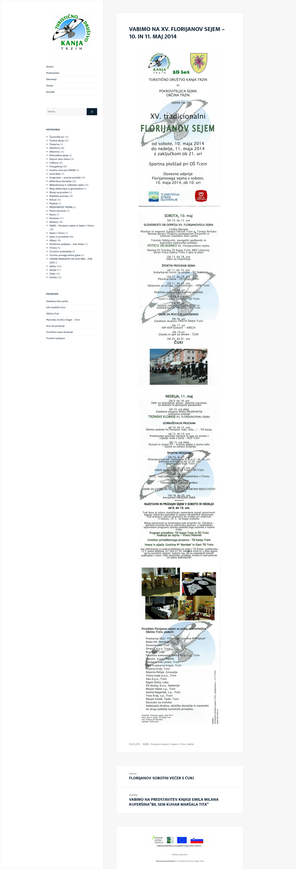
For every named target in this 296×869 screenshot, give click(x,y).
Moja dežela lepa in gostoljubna (66, 189)
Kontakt (50, 92)
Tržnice (53, 248)
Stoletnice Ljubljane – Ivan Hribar (66, 244)
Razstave (54, 218)
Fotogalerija (55, 167)
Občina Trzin (52, 314)
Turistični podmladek (60, 252)
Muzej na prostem (59, 192)
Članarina (54, 144)
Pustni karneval (57, 211)
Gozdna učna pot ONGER (62, 170)
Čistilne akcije (56, 141)
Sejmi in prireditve (59, 237)
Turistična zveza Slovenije (59, 332)
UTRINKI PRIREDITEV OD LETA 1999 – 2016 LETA (70, 261)
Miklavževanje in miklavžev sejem (66, 185)
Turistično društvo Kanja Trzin (190, 861)
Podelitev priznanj (58, 196)
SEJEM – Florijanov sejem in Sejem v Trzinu (71, 226)
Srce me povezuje (55, 326)
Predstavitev (52, 73)
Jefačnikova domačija (60, 181)
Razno (52, 215)
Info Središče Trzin (56, 307)
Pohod (52, 200)
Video (52, 274)
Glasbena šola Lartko (57, 301)
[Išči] (92, 111)
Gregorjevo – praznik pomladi (65, 178)
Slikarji (52, 240)
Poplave (53, 203)
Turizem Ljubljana (55, 338)
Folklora (53, 163)
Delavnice (54, 152)
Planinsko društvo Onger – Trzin (63, 320)
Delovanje (51, 79)
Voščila (53, 277)
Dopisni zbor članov (59, 159)
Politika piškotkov (180, 854)
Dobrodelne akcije (58, 155)
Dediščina (54, 148)
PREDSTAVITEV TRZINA (60, 207)
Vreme (49, 86)
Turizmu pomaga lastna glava (64, 255)
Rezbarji (53, 222)
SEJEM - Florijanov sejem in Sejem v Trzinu (164, 744)
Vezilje (52, 270)
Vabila (52, 266)
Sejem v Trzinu (57, 233)
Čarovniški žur (56, 137)
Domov (50, 67)
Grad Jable (54, 174)
